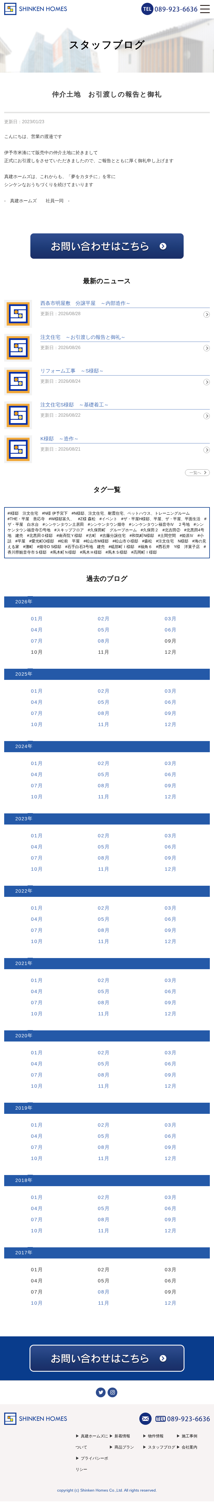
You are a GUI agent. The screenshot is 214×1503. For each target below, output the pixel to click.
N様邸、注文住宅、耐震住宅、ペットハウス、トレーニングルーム (132, 513)
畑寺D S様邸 (50, 546)
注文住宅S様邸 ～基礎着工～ (74, 405)
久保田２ (151, 530)
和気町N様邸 (143, 535)
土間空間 (168, 535)
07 (34, 641)
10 (34, 724)
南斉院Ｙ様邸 (70, 535)
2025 (21, 674)
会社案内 (189, 1447)
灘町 (29, 546)
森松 (148, 541)
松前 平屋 (70, 541)
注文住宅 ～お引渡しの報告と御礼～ (83, 337)
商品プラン (124, 1447)
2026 (21, 601)
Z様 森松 (88, 519)
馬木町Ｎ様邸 (64, 552)
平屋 (21, 541)
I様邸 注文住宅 (24, 513)
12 (168, 724)
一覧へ (195, 472)
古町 (92, 535)
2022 (21, 891)
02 (101, 618)
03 (168, 618)
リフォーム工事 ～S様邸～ (72, 371)
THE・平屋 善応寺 (27, 519)
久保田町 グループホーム (113, 530)
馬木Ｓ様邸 (117, 552)
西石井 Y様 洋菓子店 (179, 546)
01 (34, 618)
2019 (21, 1108)
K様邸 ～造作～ (59, 438)
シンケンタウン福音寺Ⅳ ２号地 (160, 524)
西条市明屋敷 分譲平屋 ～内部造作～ (85, 303)
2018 (21, 1180)
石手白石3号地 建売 (86, 546)
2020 (21, 1035)
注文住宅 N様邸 (173, 541)
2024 (21, 746)
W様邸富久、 (62, 519)
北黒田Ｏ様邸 (41, 535)
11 (101, 724)
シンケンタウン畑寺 (107, 524)
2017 (21, 1252)
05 (101, 630)
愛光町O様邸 (42, 541)
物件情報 (156, 1436)
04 (34, 630)
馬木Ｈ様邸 (92, 552)
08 (101, 641)
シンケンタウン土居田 (64, 524)
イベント (109, 519)
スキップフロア (70, 530)
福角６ (146, 546)
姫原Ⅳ (188, 535)
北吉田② (172, 530)
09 (168, 713)
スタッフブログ (161, 1447)
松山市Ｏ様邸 (126, 541)
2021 (21, 963)
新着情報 (122, 1436)
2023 (21, 818)
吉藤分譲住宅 (114, 535)
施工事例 (189, 1436)
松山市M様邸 (97, 541)
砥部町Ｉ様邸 (122, 546)
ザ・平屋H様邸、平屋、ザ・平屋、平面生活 (161, 519)
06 (168, 630)
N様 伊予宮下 (56, 513)
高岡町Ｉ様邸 (145, 552)
